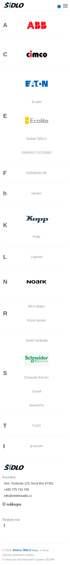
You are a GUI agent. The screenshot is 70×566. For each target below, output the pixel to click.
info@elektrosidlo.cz (18, 495)
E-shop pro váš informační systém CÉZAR (28, 559)
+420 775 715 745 (16, 489)
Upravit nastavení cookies (18, 554)
